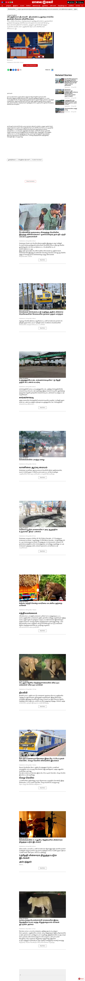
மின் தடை (31, 852)
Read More (42, 260)
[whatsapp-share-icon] (8, 70)
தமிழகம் (8, 5)
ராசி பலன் (53, 5)
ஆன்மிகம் (45, 5)
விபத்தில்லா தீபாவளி (24, 159)
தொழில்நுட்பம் (62, 5)
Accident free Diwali (37, 159)
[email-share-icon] (18, 70)
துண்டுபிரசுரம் (12, 159)
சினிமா (28, 5)
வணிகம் (71, 5)
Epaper (82, 978)
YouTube (78, 5)
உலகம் (22, 5)
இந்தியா (15, 5)
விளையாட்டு (36, 5)
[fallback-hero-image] (59, 80)
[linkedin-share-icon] (16, 70)
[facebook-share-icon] (13, 70)
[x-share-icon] (11, 70)
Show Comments (30, 181)
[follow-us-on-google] (52, 69)
